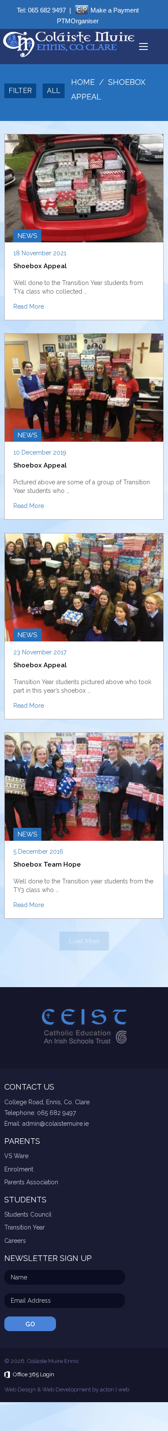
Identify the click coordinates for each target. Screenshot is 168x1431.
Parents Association (31, 1182)
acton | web (114, 1389)
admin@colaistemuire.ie (55, 1123)
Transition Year (24, 1227)
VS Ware (16, 1155)
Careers (15, 1240)
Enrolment (18, 1169)
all (53, 91)
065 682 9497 (47, 10)
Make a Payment (114, 10)
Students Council (28, 1214)
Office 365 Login (33, 1374)
